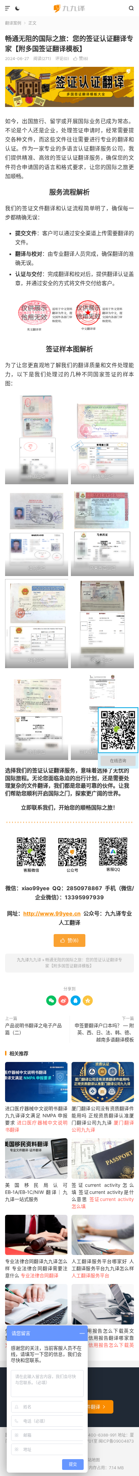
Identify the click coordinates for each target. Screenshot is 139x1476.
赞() (80, 58)
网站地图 (92, 1460)
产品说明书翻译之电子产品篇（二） (33, 1028)
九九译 (69, 8)
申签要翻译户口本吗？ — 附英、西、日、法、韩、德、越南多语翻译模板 (104, 1032)
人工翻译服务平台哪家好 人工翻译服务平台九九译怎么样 (103, 1268)
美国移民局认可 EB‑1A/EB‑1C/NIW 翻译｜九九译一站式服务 (36, 1192)
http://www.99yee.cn (52, 913)
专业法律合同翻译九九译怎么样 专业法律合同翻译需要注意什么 (36, 1268)
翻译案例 (13, 23)
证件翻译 (93, 1407)
